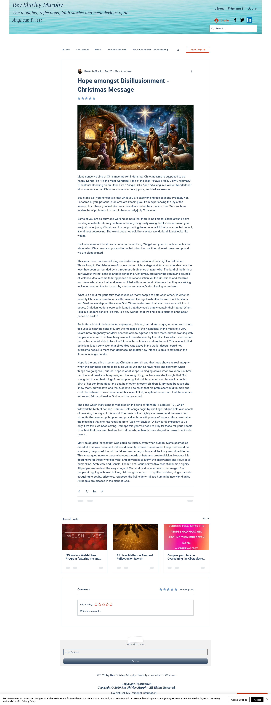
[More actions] (192, 71)
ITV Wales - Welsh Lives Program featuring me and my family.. (82, 557)
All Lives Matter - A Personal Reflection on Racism (135, 557)
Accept (257, 699)
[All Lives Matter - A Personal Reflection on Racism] (135, 537)
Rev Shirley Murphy (38, 4)
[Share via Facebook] (78, 491)
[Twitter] (242, 20)
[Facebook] (235, 20)
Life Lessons (82, 49)
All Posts (66, 49)
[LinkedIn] (249, 20)
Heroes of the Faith (117, 49)
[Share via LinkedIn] (94, 491)
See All (205, 518)
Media (98, 49)
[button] (178, 50)
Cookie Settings (239, 699)
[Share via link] (102, 491)
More (135, 49)
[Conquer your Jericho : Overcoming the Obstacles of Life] (186, 537)
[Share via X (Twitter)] (86, 491)
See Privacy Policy (26, 701)
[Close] (267, 699)
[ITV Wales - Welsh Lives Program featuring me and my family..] (84, 537)
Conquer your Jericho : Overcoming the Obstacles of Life (185, 557)
